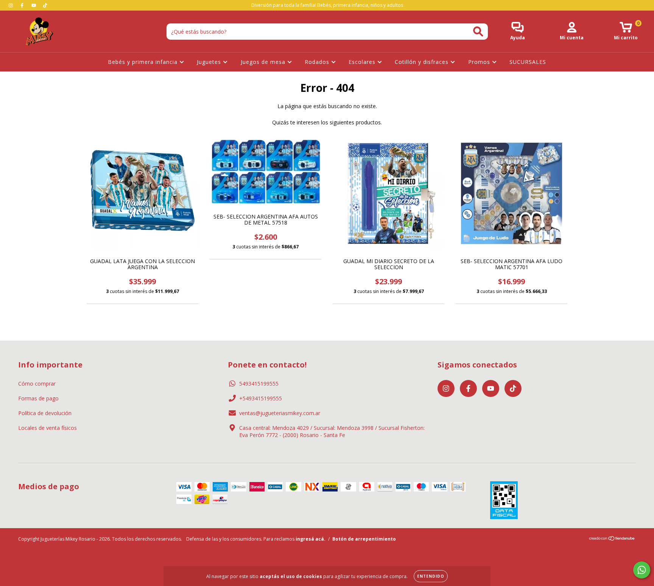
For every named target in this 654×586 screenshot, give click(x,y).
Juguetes (210, 61)
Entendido (430, 576)
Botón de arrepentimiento (364, 539)
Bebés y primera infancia (143, 61)
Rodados (318, 61)
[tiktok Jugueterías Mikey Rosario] (45, 5)
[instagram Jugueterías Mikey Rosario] (11, 5)
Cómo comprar (37, 383)
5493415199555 (259, 383)
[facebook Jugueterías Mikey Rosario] (22, 5)
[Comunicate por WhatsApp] (641, 569)
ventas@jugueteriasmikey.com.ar (279, 413)
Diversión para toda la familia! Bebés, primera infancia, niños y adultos (327, 5)
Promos (480, 61)
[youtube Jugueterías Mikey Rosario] (34, 5)
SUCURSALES (527, 61)
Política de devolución (45, 413)
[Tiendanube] (612, 539)
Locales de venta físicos (47, 427)
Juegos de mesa (264, 61)
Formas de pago (38, 398)
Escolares (363, 61)
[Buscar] (478, 31)
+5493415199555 (260, 398)
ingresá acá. (310, 539)
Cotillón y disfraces (422, 61)
